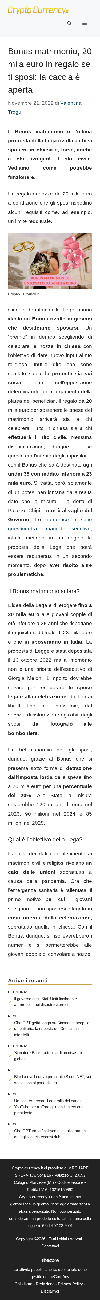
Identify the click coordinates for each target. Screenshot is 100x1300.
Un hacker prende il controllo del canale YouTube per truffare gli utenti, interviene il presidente (50, 1106)
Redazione (45, 1284)
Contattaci (50, 1246)
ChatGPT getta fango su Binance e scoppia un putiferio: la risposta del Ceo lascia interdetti (51, 1028)
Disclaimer (50, 1291)
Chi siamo (23, 1284)
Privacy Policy (70, 1284)
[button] (69, 23)
